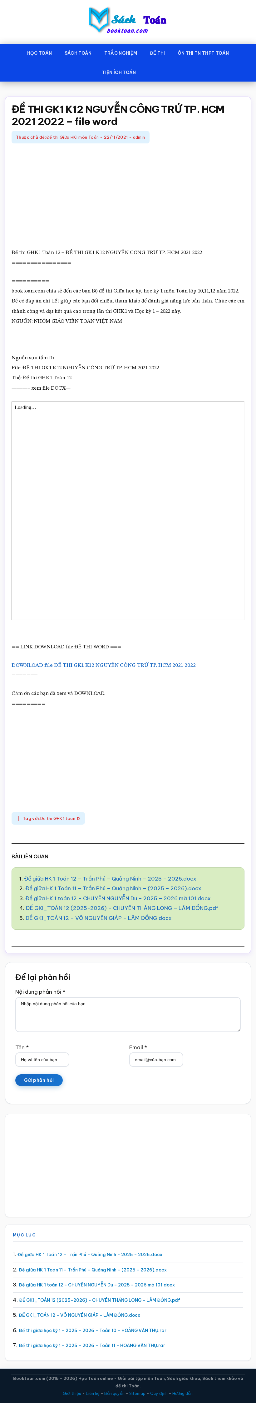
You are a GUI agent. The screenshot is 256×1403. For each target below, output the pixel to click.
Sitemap (137, 1393)
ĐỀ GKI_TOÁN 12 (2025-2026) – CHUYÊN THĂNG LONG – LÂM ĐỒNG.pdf (122, 908)
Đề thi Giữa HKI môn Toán (72, 137)
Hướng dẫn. (183, 1393)
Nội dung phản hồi (40, 991)
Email (138, 1047)
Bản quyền (114, 1393)
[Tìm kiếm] (151, 71)
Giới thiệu (72, 1393)
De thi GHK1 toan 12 (60, 818)
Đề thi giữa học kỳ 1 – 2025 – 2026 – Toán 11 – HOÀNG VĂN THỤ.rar (92, 1345)
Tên (22, 1047)
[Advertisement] (128, 196)
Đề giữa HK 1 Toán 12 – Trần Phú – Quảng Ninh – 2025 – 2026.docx (110, 878)
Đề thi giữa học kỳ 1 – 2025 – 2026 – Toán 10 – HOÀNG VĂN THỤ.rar (92, 1330)
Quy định (159, 1393)
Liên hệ (93, 1393)
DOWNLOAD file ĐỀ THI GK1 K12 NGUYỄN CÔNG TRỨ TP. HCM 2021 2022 (104, 665)
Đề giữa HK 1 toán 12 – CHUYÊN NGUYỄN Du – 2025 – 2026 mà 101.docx (118, 898)
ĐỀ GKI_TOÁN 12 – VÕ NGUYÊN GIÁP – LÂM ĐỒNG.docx (98, 918)
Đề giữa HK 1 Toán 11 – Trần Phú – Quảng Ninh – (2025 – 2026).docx (113, 888)
